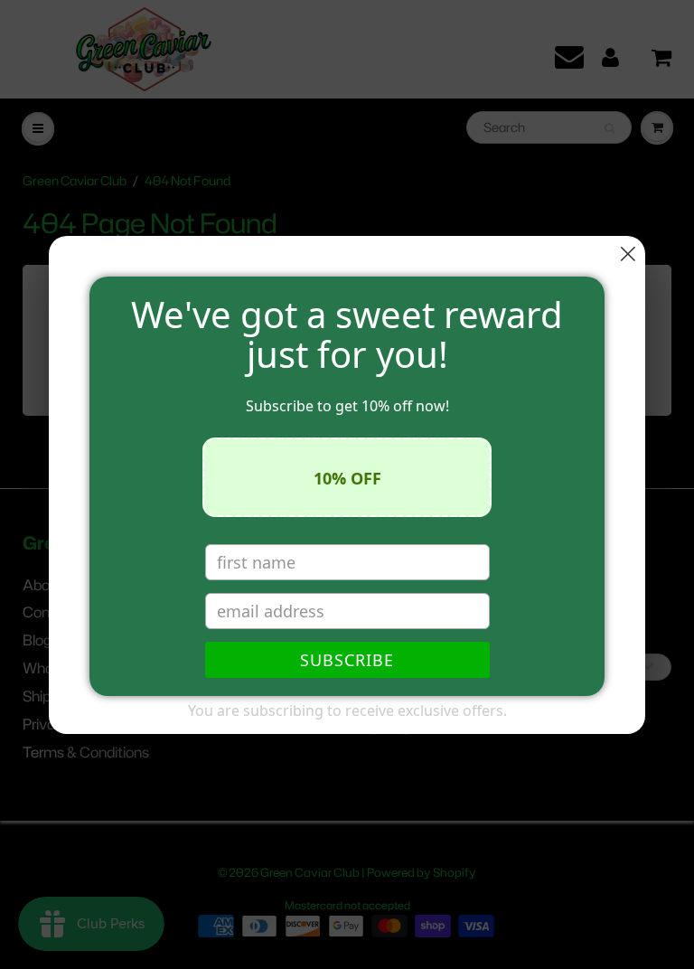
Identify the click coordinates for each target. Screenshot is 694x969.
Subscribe (347, 660)
